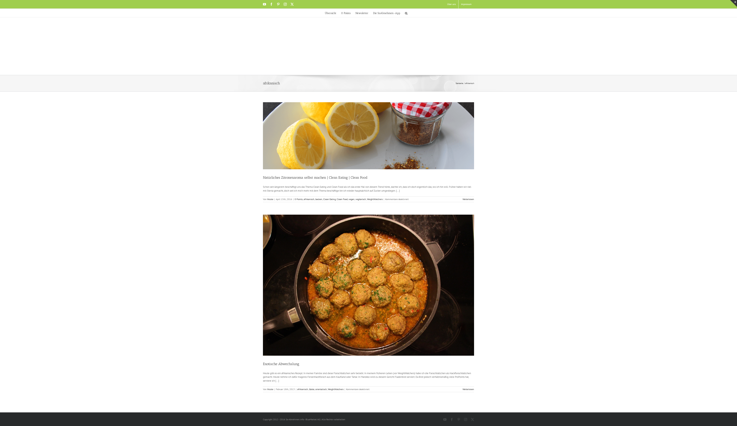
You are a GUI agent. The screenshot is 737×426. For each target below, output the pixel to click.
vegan (351, 199)
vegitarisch (360, 199)
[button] (406, 13)
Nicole (270, 199)
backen (318, 199)
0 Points (299, 199)
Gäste (311, 389)
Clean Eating (329, 199)
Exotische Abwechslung (281, 364)
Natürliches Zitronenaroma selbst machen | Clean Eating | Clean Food (315, 177)
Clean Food (342, 199)
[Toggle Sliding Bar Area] (733, 3)
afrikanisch (309, 199)
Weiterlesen (468, 199)
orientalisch (321, 389)
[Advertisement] (368, 46)
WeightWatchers (375, 199)
